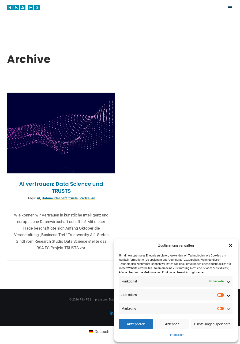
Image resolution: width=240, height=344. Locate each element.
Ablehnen (172, 324)
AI (38, 198)
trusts (73, 198)
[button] (230, 245)
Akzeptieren (136, 324)
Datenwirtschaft (54, 198)
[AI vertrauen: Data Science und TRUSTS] (61, 133)
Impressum (177, 335)
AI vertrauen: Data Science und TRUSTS (61, 187)
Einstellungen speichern (212, 324)
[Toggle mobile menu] (230, 7)
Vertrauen (87, 198)
